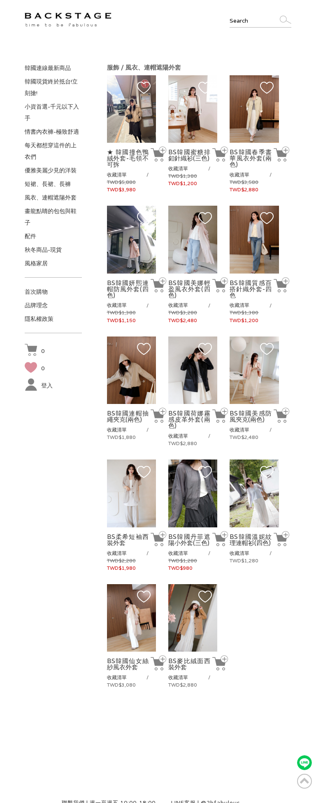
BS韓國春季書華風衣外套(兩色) (251, 158)
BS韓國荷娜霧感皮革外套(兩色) (189, 419)
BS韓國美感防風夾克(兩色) (251, 416)
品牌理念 (36, 305)
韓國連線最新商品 (48, 68)
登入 (47, 385)
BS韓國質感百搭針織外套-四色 (251, 289)
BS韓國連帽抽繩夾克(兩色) (128, 416)
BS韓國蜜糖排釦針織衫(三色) (189, 155)
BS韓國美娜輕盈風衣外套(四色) (189, 289)
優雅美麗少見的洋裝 (51, 170)
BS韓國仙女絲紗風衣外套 (128, 664)
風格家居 (36, 263)
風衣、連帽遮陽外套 (51, 197)
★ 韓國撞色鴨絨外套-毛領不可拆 (128, 158)
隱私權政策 (39, 319)
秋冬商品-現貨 (43, 249)
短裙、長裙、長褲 (48, 184)
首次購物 (36, 291)
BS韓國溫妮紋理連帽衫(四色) (251, 540)
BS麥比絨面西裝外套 (189, 664)
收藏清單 (117, 175)
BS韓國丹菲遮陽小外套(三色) (189, 540)
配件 (30, 236)
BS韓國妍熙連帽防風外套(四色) (128, 289)
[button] (35, 351)
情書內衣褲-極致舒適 (52, 131)
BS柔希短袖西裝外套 (128, 540)
